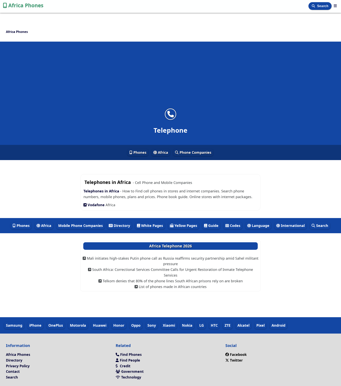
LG (201, 325)
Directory (121, 225)
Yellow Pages (185, 225)
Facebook (238, 354)
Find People (129, 360)
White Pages (151, 225)
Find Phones (130, 354)
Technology (130, 377)
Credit (124, 366)
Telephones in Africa (101, 191)
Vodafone (96, 204)
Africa (162, 152)
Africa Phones (25, 5)
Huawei (99, 325)
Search (323, 6)
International (292, 225)
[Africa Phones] (335, 5)
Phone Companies (195, 152)
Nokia (187, 325)
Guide (212, 225)
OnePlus (55, 325)
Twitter (236, 360)
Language (260, 225)
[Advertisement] (170, 77)
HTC (214, 325)
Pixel (260, 325)
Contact (13, 371)
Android (278, 325)
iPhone (35, 325)
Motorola (78, 325)
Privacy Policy (18, 366)
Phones (139, 152)
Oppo (136, 325)
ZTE (227, 325)
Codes (234, 225)
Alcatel (243, 325)
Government (132, 371)
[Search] (314, 6)
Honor (118, 325)
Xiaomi (169, 325)
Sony (151, 325)
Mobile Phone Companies (80, 225)
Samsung (14, 325)
